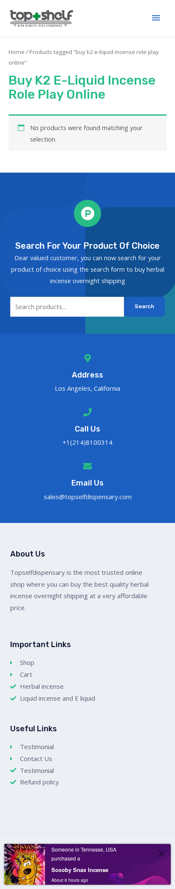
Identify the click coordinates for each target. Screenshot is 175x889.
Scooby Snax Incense (79, 870)
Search (144, 306)
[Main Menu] (156, 18)
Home (16, 52)
